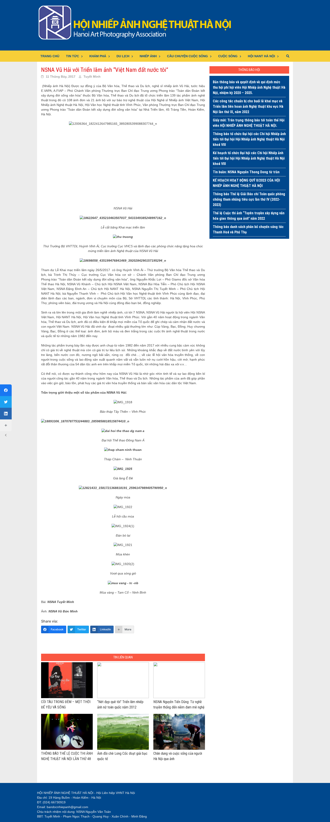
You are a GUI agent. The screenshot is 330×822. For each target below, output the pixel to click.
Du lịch (123, 56)
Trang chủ (49, 56)
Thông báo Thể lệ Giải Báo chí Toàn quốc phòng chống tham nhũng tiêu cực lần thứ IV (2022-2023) (249, 199)
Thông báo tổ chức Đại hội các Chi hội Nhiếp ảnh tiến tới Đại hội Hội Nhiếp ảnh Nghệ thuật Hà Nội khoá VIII (249, 139)
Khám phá (97, 56)
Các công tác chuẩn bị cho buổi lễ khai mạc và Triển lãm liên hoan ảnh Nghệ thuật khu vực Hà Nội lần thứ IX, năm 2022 (248, 106)
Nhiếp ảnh (148, 56)
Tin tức (72, 56)
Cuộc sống (228, 56)
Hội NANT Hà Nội (261, 56)
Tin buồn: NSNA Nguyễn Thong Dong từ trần (246, 172)
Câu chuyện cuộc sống (187, 56)
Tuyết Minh (92, 76)
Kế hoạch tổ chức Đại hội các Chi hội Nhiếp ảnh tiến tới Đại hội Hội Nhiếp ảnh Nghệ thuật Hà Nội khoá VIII (249, 158)
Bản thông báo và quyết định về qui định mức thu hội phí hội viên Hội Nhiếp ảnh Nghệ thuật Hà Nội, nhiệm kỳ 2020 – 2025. (249, 87)
